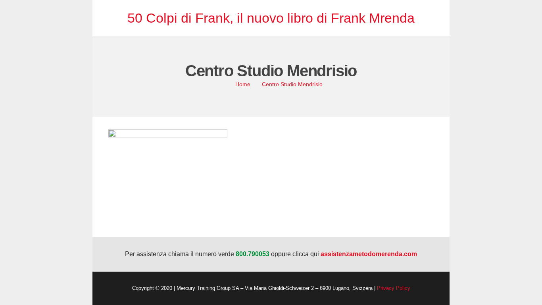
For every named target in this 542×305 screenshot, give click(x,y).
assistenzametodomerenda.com (369, 254)
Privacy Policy (393, 288)
